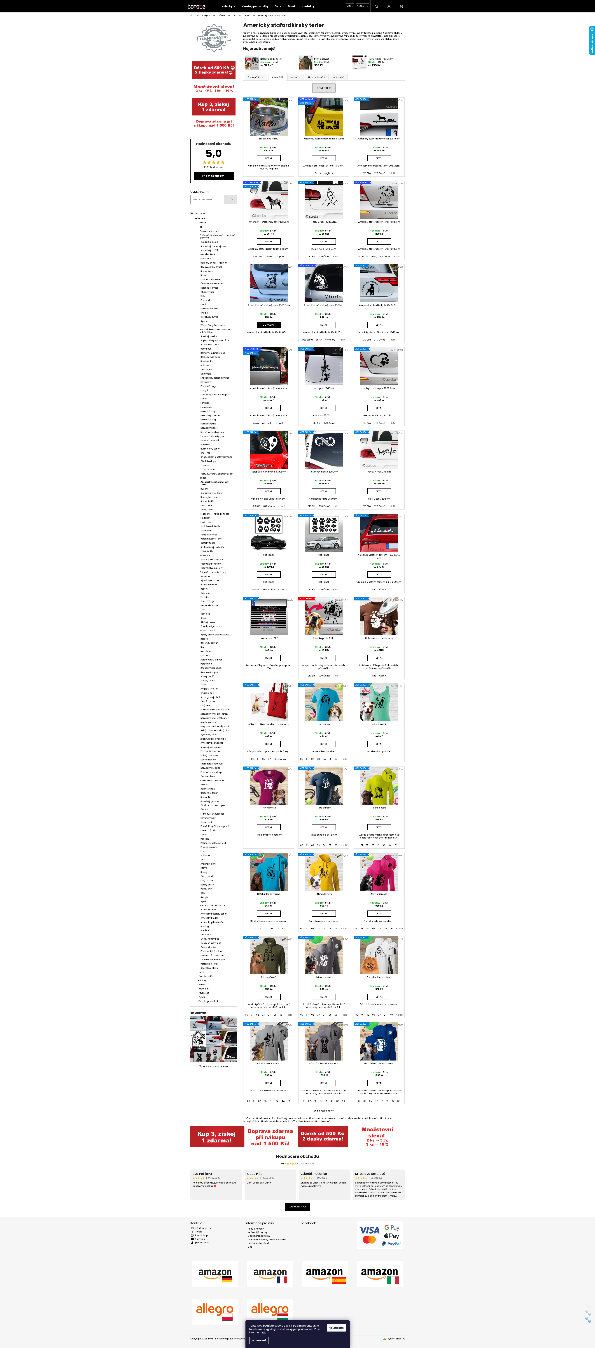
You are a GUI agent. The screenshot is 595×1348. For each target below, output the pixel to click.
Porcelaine (206, 663)
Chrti (202, 859)
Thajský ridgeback (210, 626)
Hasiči (202, 984)
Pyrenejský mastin (210, 440)
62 (396, 845)
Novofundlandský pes (212, 432)
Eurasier (205, 597)
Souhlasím (336, 1327)
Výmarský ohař (209, 734)
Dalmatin (205, 655)
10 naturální (280, 759)
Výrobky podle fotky (209, 1001)
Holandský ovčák (209, 287)
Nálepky (200, 218)
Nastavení (259, 1340)
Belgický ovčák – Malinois (214, 262)
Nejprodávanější (316, 77)
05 (263, 759)
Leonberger (207, 407)
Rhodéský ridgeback (211, 667)
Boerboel (205, 930)
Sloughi (204, 897)
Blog (250, 1246)
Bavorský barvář (209, 642)
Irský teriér (206, 522)
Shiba (203, 618)
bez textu (258, 256)
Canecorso (206, 369)
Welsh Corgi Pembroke (213, 325)
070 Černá (379, 173)
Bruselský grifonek (210, 801)
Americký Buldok (209, 918)
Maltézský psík (208, 830)
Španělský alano (209, 968)
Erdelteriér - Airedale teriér (215, 513)
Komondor (206, 300)
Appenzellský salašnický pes (216, 340)
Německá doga (209, 419)
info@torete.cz (203, 1228)
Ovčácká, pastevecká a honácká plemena (217, 236)
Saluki (204, 892)
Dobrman (206, 373)
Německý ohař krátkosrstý (215, 718)
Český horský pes (210, 938)
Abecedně (338, 77)
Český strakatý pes (211, 943)
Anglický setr (207, 693)
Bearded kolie (208, 254)
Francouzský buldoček (212, 813)
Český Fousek (208, 701)
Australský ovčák (209, 250)
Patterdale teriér (209, 963)
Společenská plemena (212, 780)
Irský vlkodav (207, 880)
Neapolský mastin (210, 415)
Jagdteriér (206, 530)
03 (318, 759)
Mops (203, 834)
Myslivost (204, 992)
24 (385, 1014)
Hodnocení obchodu (297, 1156)
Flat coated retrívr (210, 751)
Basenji (204, 588)
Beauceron (206, 258)
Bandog (205, 926)
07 (269, 759)
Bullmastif (206, 365)
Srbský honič (207, 676)
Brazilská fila (207, 361)
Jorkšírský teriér (209, 534)
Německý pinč (208, 423)
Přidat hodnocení (213, 176)
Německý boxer (209, 427)
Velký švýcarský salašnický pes (217, 473)
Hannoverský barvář (211, 659)
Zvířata (202, 222)
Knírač (204, 398)
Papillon (205, 838)
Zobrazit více (297, 1206)
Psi (200, 226)
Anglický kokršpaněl (211, 747)
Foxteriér (205, 517)
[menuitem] (228, 6)
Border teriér (207, 501)
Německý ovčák (209, 308)
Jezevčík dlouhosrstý (212, 559)
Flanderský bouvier (211, 279)
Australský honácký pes (213, 246)
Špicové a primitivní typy (213, 572)
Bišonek (205, 784)
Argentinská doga (210, 344)
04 (324, 759)
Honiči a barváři (208, 630)
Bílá (374, 589)
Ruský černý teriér (210, 448)
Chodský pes (207, 292)
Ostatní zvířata (207, 976)
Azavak (204, 867)
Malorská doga (208, 411)
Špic (203, 609)
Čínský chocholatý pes (213, 805)
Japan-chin (207, 822)
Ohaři (203, 684)
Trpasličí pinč (208, 469)
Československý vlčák (212, 283)
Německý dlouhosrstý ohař (215, 709)
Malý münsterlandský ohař (215, 726)
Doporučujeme (256, 77)
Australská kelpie (209, 241)
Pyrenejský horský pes (212, 436)
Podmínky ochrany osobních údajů (267, 1239)
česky (318, 173)
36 (332, 1101)
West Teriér (207, 551)
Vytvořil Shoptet (396, 1338)
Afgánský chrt (208, 863)
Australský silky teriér (212, 493)
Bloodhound (207, 651)
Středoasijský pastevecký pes (216, 457)
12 (378, 845)
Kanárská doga (209, 386)
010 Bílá (367, 173)
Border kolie (207, 271)
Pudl (203, 851)
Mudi (203, 304)
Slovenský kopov (209, 672)
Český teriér (207, 509)
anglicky (328, 173)
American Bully (209, 909)
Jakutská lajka (208, 601)
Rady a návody (256, 1228)
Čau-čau (205, 593)
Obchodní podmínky (259, 1235)
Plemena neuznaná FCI (212, 905)
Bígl (202, 647)
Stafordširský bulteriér (212, 547)
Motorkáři (204, 988)
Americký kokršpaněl (212, 742)
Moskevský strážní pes (212, 955)
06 (336, 845)
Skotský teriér (208, 542)
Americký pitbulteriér (212, 922)
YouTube (200, 1239)
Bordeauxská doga (210, 357)
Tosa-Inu (205, 465)
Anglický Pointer (209, 688)
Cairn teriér (207, 505)
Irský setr (205, 705)
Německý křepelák (210, 767)
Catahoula (206, 934)
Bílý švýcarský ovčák (211, 267)
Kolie (203, 296)
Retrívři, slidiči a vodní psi (213, 738)
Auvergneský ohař (210, 697)
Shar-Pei (205, 452)
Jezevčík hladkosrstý (212, 568)
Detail (268, 158)
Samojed (205, 613)
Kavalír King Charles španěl (215, 826)
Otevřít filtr (324, 88)
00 (252, 759)
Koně (201, 972)
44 (390, 845)
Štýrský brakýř (208, 680)
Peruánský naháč (210, 605)
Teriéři (203, 477)
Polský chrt (206, 888)
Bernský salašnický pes (213, 352)
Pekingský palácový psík (213, 843)
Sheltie (204, 312)
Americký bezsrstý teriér (214, 913)
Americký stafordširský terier (215, 483)
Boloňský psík (208, 788)
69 (343, 1101)
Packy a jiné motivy (210, 231)
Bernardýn (206, 348)
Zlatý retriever (208, 776)
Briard (204, 275)
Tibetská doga (208, 461)
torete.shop (201, 1235)
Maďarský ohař (209, 722)
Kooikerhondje (208, 759)
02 (312, 759)
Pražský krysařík (209, 847)
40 (384, 845)
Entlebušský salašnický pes (215, 377)
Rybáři (202, 997)
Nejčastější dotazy (257, 1232)
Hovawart (206, 382)
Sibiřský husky (208, 622)
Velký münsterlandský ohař (215, 730)
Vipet (203, 901)
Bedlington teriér (209, 497)
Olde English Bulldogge (213, 959)
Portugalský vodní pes (212, 772)
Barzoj (204, 872)
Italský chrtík (207, 884)
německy (385, 256)
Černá (382, 589)
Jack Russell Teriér (210, 526)
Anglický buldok (209, 336)
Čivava (204, 809)
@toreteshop (202, 1242)
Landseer (205, 402)
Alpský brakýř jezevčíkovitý (215, 634)
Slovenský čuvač (209, 316)
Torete (198, 1231)
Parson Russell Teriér (211, 538)
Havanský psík (208, 818)
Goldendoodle (208, 947)
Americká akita (209, 584)
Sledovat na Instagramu (216, 1066)
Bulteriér (205, 488)
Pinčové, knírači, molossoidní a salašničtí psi (216, 331)
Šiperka (204, 321)
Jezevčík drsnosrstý (211, 563)
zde (264, 1332)
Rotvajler (205, 444)
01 (258, 759)
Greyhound (207, 876)
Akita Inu (205, 576)
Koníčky (202, 980)
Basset (204, 638)
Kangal (204, 390)
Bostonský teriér (209, 792)
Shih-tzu (205, 855)
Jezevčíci (205, 555)
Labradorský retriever (212, 763)
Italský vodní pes (209, 755)
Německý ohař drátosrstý (214, 713)
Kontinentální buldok (212, 951)
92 (283, 928)
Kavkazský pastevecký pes (215, 394)
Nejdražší (295, 77)
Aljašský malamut (210, 580)
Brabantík (206, 797)
